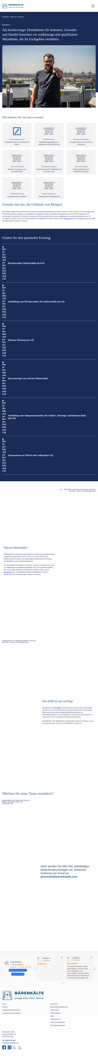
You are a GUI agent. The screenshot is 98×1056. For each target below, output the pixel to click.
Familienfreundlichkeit (81, 171)
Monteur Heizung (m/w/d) (21, 340)
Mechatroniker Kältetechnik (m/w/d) (26, 263)
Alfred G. (76, 958)
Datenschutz (54, 1010)
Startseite (5, 17)
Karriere (5, 1007)
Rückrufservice (55, 1013)
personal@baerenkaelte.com (59, 876)
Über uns (13, 17)
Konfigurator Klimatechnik (11, 1010)
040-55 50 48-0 (10, 1040)
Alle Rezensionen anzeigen (18, 970)
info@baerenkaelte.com (10, 1043)
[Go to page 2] (64, 983)
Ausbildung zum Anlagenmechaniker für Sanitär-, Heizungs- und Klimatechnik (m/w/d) (47, 416)
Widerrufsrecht (55, 1019)
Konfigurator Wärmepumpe (11, 1013)
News (4, 1004)
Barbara (45, 958)
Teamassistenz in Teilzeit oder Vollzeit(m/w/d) (30, 455)
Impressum (54, 1004)
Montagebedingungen (57, 1025)
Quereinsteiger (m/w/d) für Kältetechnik (28, 378)
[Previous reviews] (35, 968)
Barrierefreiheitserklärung (59, 1007)
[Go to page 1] (63, 983)
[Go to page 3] (66, 983)
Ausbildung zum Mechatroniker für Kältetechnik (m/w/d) (36, 301)
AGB (52, 1016)
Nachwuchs (68, 218)
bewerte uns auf (17, 974)
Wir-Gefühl (57, 708)
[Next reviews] (94, 968)
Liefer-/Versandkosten (57, 1022)
